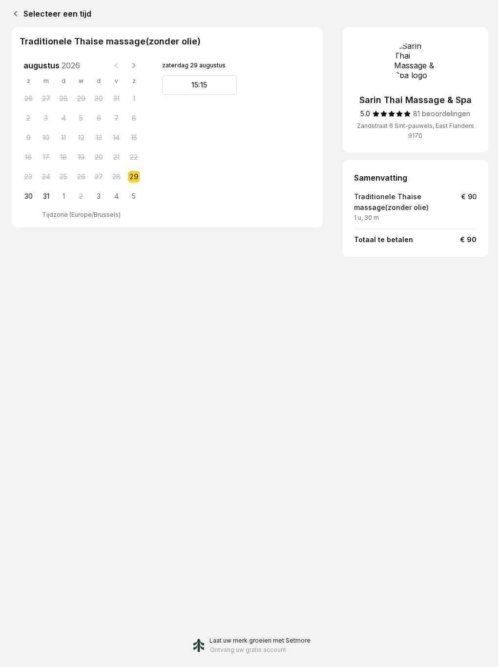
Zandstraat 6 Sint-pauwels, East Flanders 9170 (415, 130)
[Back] (13, 13)
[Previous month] (116, 65)
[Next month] (134, 65)
